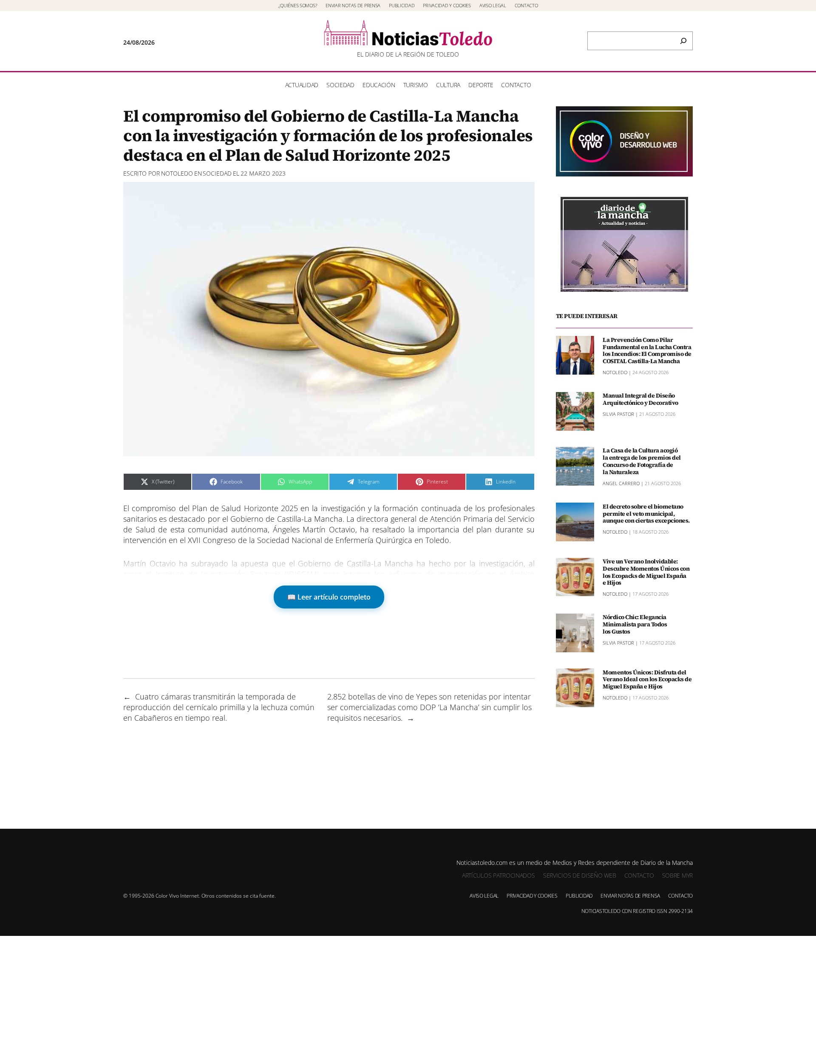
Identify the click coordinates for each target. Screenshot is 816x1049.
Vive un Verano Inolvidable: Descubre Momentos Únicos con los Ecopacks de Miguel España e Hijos (646, 572)
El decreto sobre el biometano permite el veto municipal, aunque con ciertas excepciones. (646, 513)
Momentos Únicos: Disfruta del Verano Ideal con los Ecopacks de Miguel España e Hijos (647, 679)
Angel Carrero (621, 483)
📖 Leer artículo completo (329, 597)
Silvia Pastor (618, 413)
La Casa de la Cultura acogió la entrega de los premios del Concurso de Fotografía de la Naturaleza (642, 461)
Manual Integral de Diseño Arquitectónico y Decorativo (640, 399)
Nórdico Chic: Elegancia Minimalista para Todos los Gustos (635, 624)
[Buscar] (683, 41)
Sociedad (217, 173)
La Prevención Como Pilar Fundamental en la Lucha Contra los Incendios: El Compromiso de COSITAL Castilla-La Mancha (647, 350)
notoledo (177, 173)
